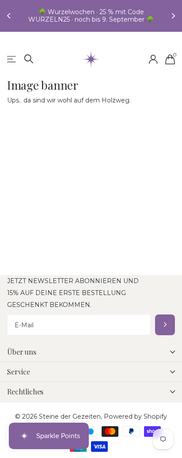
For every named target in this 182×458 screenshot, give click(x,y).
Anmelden (165, 324)
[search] (29, 59)
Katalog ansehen (12, 59)
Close (91, 352)
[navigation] (9, 16)
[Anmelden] (153, 59)
